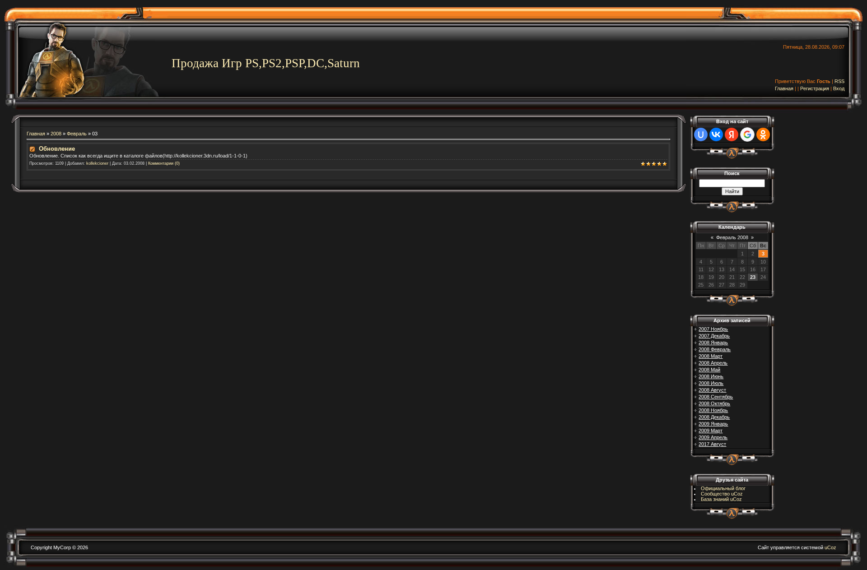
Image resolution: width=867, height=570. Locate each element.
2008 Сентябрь (716, 396)
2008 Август (712, 390)
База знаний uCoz (721, 499)
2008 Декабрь (714, 417)
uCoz (830, 547)
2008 (56, 133)
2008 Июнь (711, 376)
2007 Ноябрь (713, 329)
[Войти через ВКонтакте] (716, 134)
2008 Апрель (713, 363)
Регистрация (814, 88)
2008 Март (710, 356)
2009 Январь (713, 423)
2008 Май (709, 369)
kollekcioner (97, 163)
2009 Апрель (713, 437)
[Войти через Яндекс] (731, 134)
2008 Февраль (715, 349)
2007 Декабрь (714, 335)
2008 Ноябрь (713, 410)
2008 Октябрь (714, 403)
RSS (839, 81)
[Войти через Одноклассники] (763, 134)
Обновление (57, 148)
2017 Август (712, 444)
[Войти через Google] (747, 134)
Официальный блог (723, 488)
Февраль (77, 133)
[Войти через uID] (701, 134)
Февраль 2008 (732, 237)
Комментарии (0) (164, 163)
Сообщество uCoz (722, 493)
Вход (838, 88)
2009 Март (710, 430)
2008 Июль (711, 383)
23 (752, 277)
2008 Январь (713, 342)
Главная (784, 88)
